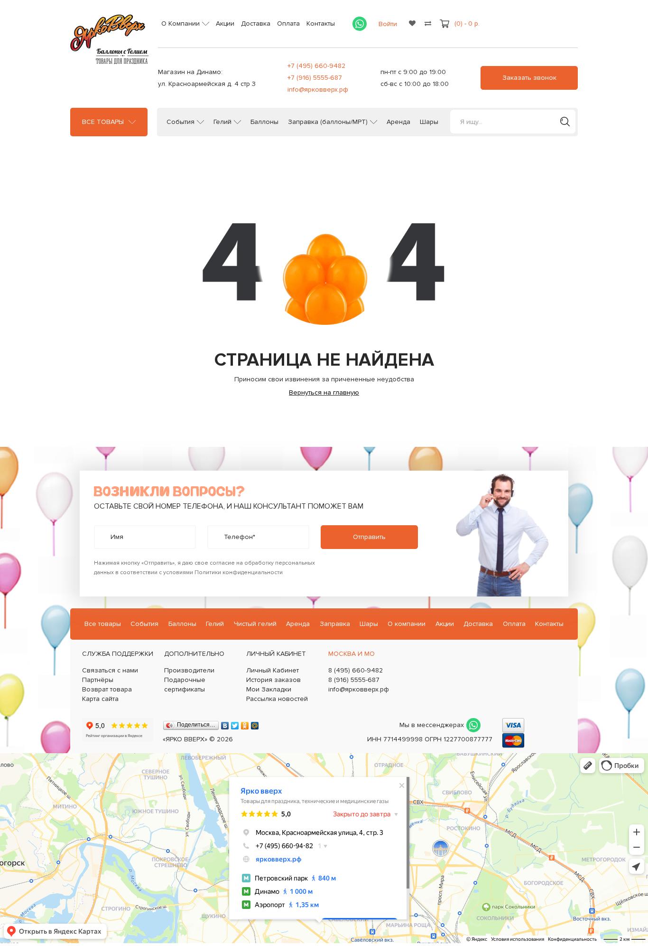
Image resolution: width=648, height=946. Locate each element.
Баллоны (264, 122)
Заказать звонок (529, 78)
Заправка (335, 624)
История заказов (273, 680)
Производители (189, 670)
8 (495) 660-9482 (355, 670)
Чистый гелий (255, 624)
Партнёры (97, 680)
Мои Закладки (268, 689)
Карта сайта (100, 699)
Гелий (222, 122)
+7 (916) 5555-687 (314, 78)
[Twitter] (235, 723)
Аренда (398, 122)
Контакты (320, 23)
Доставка (255, 23)
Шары (429, 122)
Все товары (103, 122)
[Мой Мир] (255, 723)
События (180, 122)
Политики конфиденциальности (238, 572)
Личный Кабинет (272, 670)
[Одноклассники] (245, 723)
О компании (407, 624)
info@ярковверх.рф (317, 89)
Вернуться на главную (324, 392)
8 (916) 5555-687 (354, 680)
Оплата (288, 23)
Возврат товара (107, 689)
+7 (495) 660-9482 (316, 66)
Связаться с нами (110, 670)
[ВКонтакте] (225, 723)
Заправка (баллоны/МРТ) (328, 122)
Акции (225, 23)
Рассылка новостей (277, 699)
